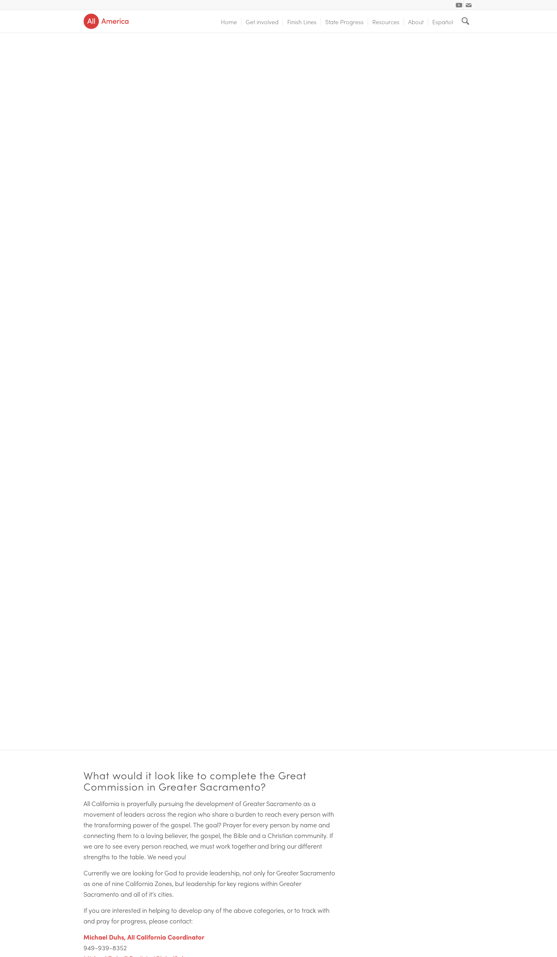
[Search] (465, 21)
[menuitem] (229, 21)
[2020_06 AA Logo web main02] (106, 21)
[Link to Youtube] (459, 5)
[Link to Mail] (469, 5)
